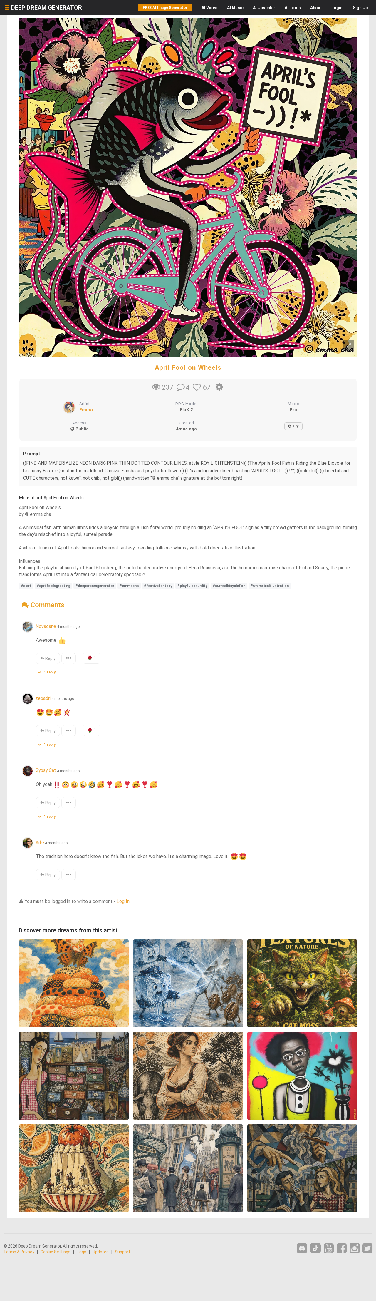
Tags (81, 1252)
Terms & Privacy (19, 1252)
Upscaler (264, 7)
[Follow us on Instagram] (355, 1248)
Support (122, 1252)
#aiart (26, 586)
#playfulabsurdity (192, 586)
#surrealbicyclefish (229, 586)
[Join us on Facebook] (342, 1248)
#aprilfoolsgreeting (53, 586)
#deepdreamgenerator (94, 586)
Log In (123, 901)
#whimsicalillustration (270, 586)
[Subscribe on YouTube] (329, 1248)
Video (210, 7)
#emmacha (129, 586)
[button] (48, 671)
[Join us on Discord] (302, 1248)
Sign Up (360, 7)
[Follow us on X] (367, 1248)
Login (337, 7)
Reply (50, 658)
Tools (293, 7)
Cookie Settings (55, 1252)
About (316, 7)
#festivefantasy (158, 586)
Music (235, 7)
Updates (101, 1252)
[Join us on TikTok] (315, 1248)
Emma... (87, 409)
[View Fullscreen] (348, 345)
